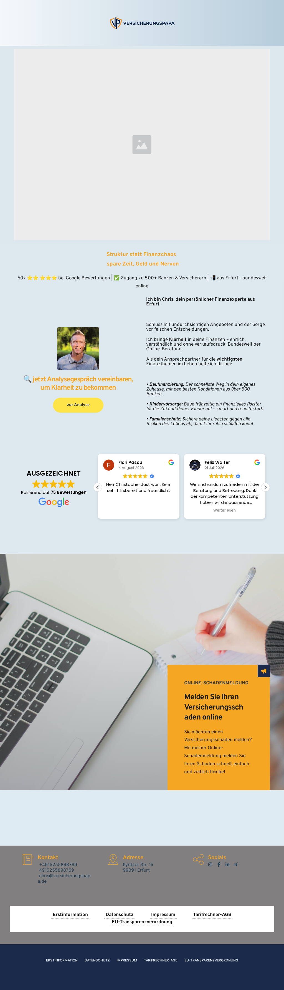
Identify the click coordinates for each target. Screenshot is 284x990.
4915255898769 (56, 870)
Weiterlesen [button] (224, 510)
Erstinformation (62, 960)
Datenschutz (97, 960)
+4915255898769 (57, 864)
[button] (265, 487)
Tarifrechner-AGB (161, 960)
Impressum (127, 960)
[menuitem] (70, 915)
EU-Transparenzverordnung (211, 960)
